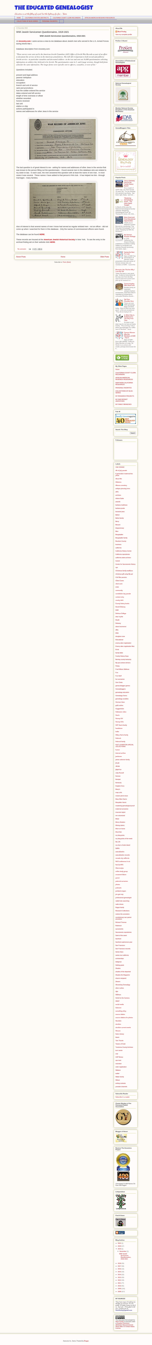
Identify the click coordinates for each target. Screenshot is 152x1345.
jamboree (118, 756)
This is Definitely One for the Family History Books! (129, 183)
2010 (119, 1286)
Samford (118, 939)
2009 (119, 1288)
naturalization (119, 851)
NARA (117, 848)
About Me (118, 479)
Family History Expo (122, 656)
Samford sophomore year (123, 942)
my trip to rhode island (122, 845)
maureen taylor (120, 812)
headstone (118, 728)
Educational (119, 639)
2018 (119, 1263)
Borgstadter (119, 534)
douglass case (120, 636)
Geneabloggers (120, 689)
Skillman (118, 994)
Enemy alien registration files (124, 646)
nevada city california (122, 858)
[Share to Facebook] (39, 249)
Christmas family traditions (124, 570)
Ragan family (119, 907)
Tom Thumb (119, 1040)
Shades (117, 968)
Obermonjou (119, 868)
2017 (119, 1266)
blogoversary (119, 528)
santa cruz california (122, 955)
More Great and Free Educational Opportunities (129, 219)
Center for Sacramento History (125, 564)
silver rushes (119, 988)
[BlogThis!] (35, 249)
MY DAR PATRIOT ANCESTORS (121, 400)
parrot (117, 878)
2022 (119, 1243)
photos (117, 884)
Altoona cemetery (121, 485)
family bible (119, 653)
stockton (118, 1024)
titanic (117, 1037)
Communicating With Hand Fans (129, 284)
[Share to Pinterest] (41, 249)
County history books (122, 603)
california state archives (123, 557)
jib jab (117, 763)
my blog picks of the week (123, 838)
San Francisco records (122, 948)
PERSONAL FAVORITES (49, 21)
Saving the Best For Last (129, 253)
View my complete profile (123, 34)
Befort (117, 515)
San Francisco (120, 945)
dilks (116, 630)
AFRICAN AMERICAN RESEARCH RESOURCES (100, 18)
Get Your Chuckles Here (129, 300)
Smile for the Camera (122, 998)
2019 (119, 1249)
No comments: (22, 249)
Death (117, 620)
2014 (119, 1274)
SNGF (117, 1001)
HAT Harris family (121, 725)
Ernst (117, 649)
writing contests (120, 1083)
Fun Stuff (118, 676)
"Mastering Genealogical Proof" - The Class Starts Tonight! (128, 201)
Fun (116, 672)
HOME (19, 18)
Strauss (117, 1031)
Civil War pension (121, 577)
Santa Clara (119, 952)
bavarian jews (119, 511)
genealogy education (122, 692)
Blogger (86, 1341)
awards (117, 501)
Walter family (119, 1077)
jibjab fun (118, 769)
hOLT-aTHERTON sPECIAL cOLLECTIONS (124, 745)
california (118, 548)
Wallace (118, 1070)
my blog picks (119, 835)
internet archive (120, 753)
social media (119, 1004)
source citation (120, 1014)
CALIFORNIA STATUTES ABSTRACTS (37, 18)
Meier (117, 819)
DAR (116, 610)
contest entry (119, 597)
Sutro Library (119, 1034)
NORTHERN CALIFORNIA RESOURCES (124, 383)
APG (116, 492)
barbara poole (120, 508)
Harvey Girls (119, 722)
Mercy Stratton (120, 822)
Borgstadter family (121, 538)
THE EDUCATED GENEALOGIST (54, 8)
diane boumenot (120, 626)
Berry (117, 521)
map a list (118, 792)
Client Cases (119, 580)
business (118, 544)
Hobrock (118, 738)
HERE (42, 234)
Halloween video (120, 712)
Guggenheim (119, 708)
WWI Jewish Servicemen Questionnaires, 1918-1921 (42, 32)
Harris (117, 715)
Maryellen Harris (120, 802)
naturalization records (122, 855)
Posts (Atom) (67, 262)
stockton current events (123, 1027)
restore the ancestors (122, 914)
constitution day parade (123, 594)
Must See (118, 832)
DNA (116, 633)
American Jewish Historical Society (59, 240)
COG (117, 587)
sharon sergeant (120, 978)
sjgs (116, 991)
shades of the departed (123, 971)
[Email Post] (29, 249)
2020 (119, 1246)
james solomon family (122, 759)
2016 (119, 1269)
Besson (117, 525)
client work (118, 584)
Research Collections (122, 911)
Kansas (117, 776)
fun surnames (119, 679)
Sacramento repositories (123, 932)
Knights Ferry (119, 786)
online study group (121, 871)
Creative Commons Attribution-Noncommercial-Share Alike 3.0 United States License (125, 1325)
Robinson (118, 925)
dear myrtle (119, 616)
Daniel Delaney (120, 607)
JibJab (117, 766)
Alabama (118, 482)
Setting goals (119, 965)
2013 (119, 1277)
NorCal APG (119, 865)
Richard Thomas (120, 922)
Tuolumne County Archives (124, 1047)
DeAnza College (120, 613)
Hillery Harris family (121, 735)
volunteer (118, 1063)
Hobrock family (120, 741)
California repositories (122, 554)
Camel (117, 561)
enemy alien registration (123, 643)
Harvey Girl (119, 718)
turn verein (119, 1050)
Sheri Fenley (122, 31)
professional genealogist (123, 897)
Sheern (117, 981)
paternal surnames (121, 881)
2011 (119, 1283)
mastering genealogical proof (125, 805)
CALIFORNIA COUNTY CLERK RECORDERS (67, 18)
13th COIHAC (119, 467)
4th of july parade (121, 470)
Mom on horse (120, 828)
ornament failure (120, 874)
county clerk (119, 600)
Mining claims (119, 825)
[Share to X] (37, 249)
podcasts (118, 888)
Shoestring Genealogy (122, 985)
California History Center (123, 551)
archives (118, 495)
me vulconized (120, 815)
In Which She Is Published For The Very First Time (129, 317)
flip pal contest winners (122, 663)
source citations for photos (124, 1017)
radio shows (119, 904)
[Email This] (33, 249)
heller (117, 731)
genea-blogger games (122, 685)
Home (63, 257)
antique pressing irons (122, 488)
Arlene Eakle (119, 498)
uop (116, 1054)
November (123, 1251)
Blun (116, 531)
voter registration (121, 1067)
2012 (119, 1280)
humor (117, 750)
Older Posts (104, 257)
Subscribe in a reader (122, 1097)
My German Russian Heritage (129, 235)
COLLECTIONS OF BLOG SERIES (27, 21)
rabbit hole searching (122, 901)
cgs (116, 567)
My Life (117, 842)
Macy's (117, 789)
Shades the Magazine (122, 975)
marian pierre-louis (121, 796)
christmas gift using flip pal (124, 574)
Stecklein (118, 1021)
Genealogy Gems (121, 695)
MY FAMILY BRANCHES (123, 404)
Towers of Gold (120, 1044)
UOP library (119, 1057)
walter (117, 1073)
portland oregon (120, 891)
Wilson (117, 1080)
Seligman (118, 962)
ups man (118, 1060)
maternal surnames (121, 809)
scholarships (119, 958)
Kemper (118, 779)
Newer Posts (21, 257)
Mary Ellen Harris (121, 799)
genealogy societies (121, 699)
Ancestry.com (25, 41)
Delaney (118, 623)
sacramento (119, 929)
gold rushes (119, 705)
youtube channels (121, 1086)
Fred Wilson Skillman (122, 669)
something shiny (120, 1011)
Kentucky (118, 782)
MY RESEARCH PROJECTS (124, 396)
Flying (117, 666)
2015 (119, 1271)
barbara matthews (121, 505)
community (119, 590)
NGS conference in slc (122, 861)
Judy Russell (119, 773)
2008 (119, 1291)
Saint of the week (121, 935)
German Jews (120, 702)
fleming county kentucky (123, 659)
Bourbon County (120, 541)
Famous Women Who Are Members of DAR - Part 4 (129, 335)
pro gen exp (119, 894)
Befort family (119, 518)
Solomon (118, 1008)
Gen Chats (119, 682)
